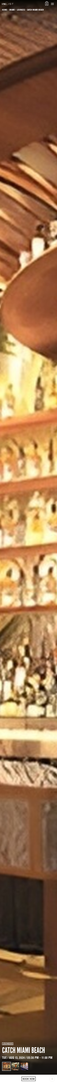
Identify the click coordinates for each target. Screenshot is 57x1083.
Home (4, 10)
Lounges (21, 10)
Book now (29, 1078)
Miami (12, 10)
